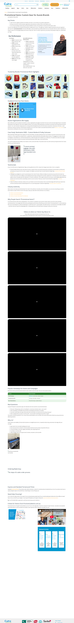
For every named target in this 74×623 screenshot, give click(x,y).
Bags (18, 8)
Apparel (12, 8)
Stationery (47, 8)
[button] (7, 8)
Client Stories (42, 1)
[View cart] (69, 1)
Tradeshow (58, 8)
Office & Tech (33, 8)
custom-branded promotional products (50, 497)
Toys (52, 8)
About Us (26, 1)
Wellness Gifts (65, 8)
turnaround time (15, 489)
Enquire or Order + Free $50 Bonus (54, 4)
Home (6, 12)
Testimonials (37, 1)
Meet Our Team (31, 1)
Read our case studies (59, 127)
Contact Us (47, 1)
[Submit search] (37, 4)
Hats (27, 8)
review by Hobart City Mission (55, 183)
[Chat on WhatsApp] (61, 4)
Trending (7, 8)
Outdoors (40, 8)
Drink (22, 8)
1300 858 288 (66, 5)
